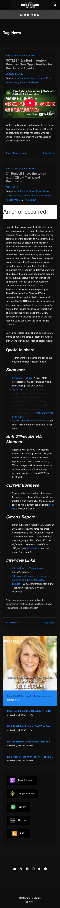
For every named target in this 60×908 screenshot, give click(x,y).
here (28, 457)
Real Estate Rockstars (25, 55)
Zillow (33, 200)
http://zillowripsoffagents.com (27, 568)
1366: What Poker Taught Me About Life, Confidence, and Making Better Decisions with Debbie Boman (30, 696)
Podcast (10, 55)
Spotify (22, 806)
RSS (22, 833)
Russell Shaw (37, 195)
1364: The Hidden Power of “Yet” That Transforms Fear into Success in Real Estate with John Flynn (30, 726)
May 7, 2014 (12, 187)
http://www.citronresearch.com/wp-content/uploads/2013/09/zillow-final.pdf (30, 580)
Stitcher (22, 820)
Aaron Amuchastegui (28, 78)
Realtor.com (24, 195)
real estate (11, 195)
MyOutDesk (18, 389)
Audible (16, 420)
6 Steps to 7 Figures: (23, 378)
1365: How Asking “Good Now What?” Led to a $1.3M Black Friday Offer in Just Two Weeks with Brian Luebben (30, 711)
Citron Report (35, 191)
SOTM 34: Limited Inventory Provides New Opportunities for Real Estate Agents (29, 64)
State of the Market (29, 82)
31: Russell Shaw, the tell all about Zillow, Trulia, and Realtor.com (26, 177)
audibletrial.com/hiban (35, 420)
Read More (48, 153)
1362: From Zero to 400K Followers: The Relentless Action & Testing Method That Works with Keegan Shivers (30, 757)
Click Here (32, 548)
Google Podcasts (26, 793)
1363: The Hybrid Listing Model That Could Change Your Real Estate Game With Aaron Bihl (30, 741)
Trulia (26, 200)
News (42, 78)
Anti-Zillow (22, 191)
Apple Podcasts (26, 780)
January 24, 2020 (14, 74)
